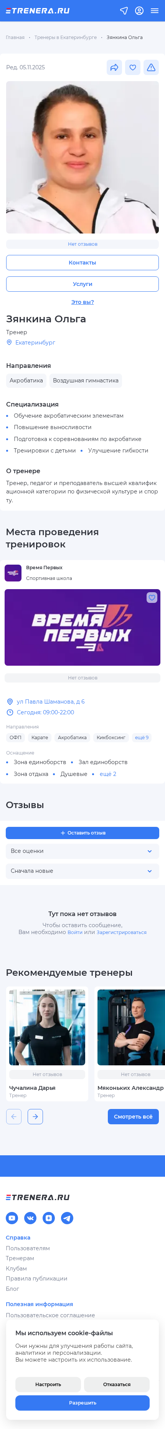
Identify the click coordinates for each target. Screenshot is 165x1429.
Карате (39, 737)
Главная (15, 37)
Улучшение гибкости (118, 450)
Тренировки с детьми (45, 450)
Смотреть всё (133, 1116)
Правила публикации (37, 1278)
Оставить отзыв (87, 833)
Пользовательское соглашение (50, 1315)
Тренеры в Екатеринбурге (66, 37)
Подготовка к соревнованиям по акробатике (78, 439)
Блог (12, 1288)
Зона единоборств (40, 762)
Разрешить (82, 1403)
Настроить (48, 1384)
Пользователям (28, 1248)
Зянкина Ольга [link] (125, 37)
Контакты (82, 262)
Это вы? (82, 302)
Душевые (74, 774)
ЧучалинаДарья (32, 1087)
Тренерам (20, 1258)
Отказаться (116, 1384)
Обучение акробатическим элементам (69, 415)
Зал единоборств (103, 762)
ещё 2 (108, 774)
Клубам (16, 1268)
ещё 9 (141, 737)
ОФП (15, 737)
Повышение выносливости (53, 427)
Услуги (82, 284)
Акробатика (72, 737)
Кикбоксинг (111, 737)
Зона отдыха (31, 774)
